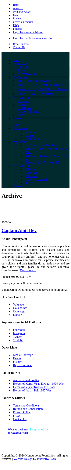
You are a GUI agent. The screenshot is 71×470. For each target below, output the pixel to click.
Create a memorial (23, 22)
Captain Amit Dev (19, 230)
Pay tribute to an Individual (28, 32)
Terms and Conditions (26, 405)
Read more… (28, 270)
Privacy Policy (21, 412)
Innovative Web (46, 458)
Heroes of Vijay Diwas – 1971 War (34, 387)
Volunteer (19, 304)
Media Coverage (21, 11)
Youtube (18, 340)
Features (17, 28)
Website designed (18, 429)
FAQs (16, 25)
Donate (17, 18)
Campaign (19, 311)
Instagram (19, 333)
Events (16, 15)
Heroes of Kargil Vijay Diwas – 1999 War (38, 383)
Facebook (19, 329)
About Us (18, 8)
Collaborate (20, 308)
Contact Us (19, 47)
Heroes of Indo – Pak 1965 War (32, 390)
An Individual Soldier (26, 380)
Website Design (23, 458)
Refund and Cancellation (28, 408)
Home (16, 4)
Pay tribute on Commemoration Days (33, 38)
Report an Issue (21, 44)
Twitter (17, 336)
